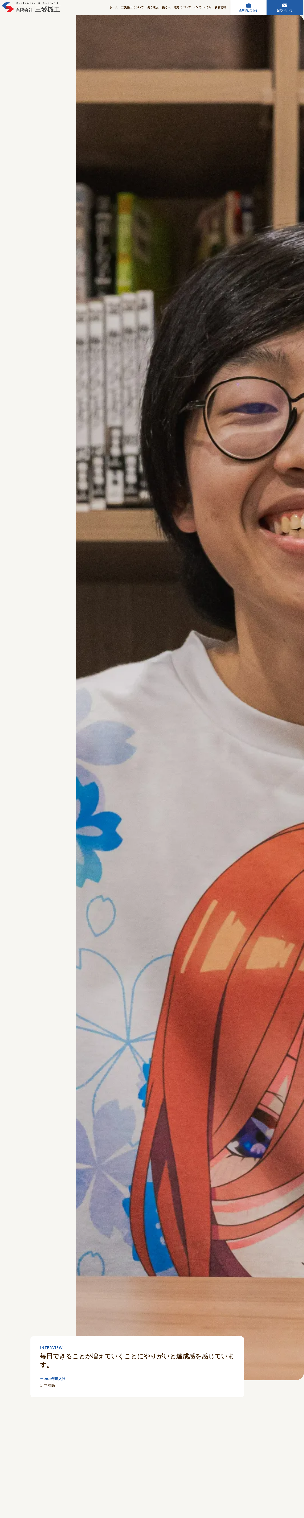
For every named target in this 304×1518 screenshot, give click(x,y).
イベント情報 (202, 7)
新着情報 (220, 7)
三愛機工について (132, 7)
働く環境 (153, 7)
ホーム (113, 7)
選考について (182, 7)
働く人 (166, 7)
